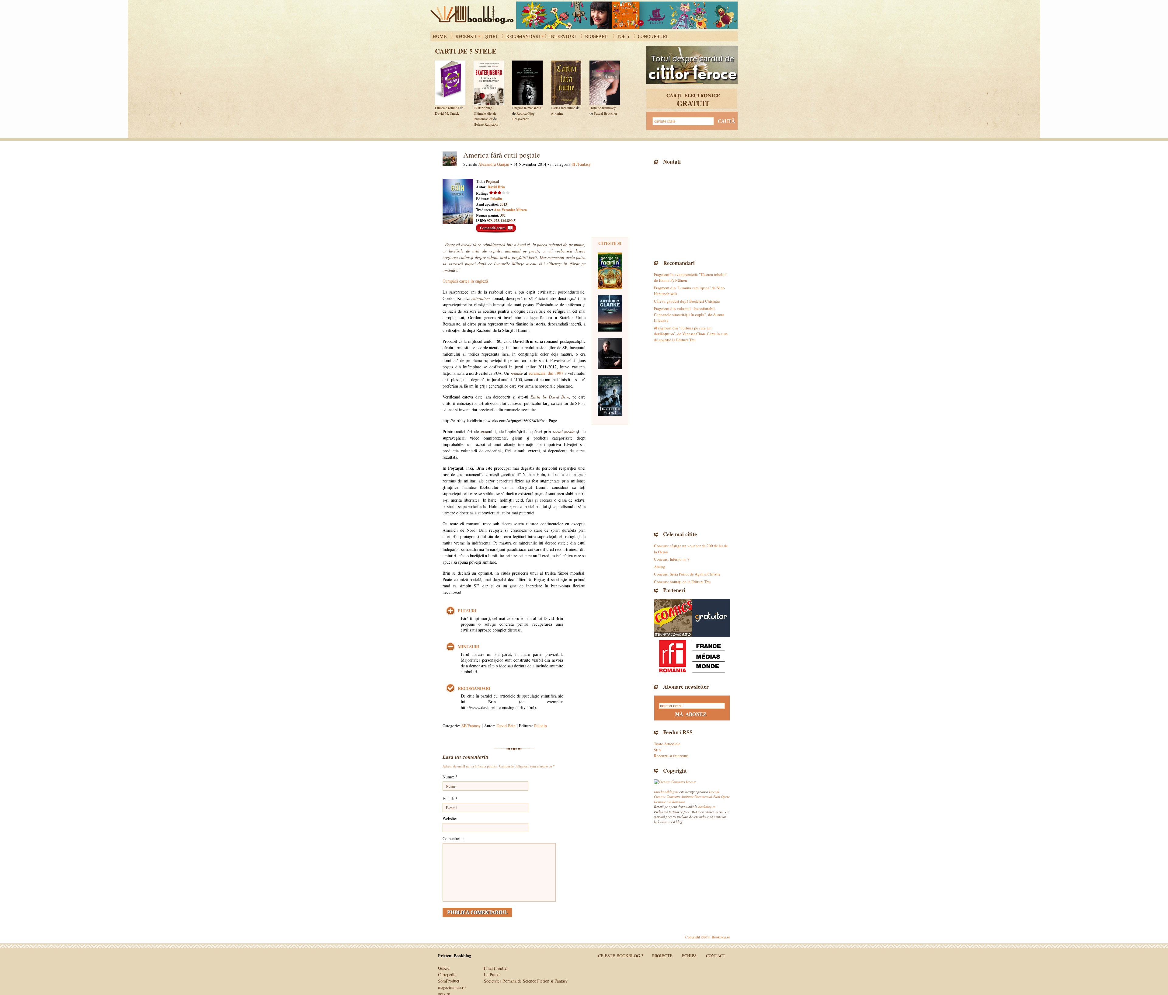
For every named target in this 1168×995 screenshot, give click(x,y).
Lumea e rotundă (447, 107)
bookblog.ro (473, 15)
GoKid (444, 968)
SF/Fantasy (581, 164)
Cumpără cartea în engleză (465, 281)
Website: (450, 818)
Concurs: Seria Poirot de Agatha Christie (687, 574)
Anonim (557, 113)
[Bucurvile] (627, 15)
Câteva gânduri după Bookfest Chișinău (687, 301)
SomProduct (448, 981)
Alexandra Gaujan (493, 164)
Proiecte (662, 955)
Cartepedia (447, 974)
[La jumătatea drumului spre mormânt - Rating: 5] (610, 395)
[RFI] (692, 656)
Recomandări (523, 36)
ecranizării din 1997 (546, 373)
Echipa (689, 955)
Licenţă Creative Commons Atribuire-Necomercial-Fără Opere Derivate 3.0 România (692, 796)
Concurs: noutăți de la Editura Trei (682, 581)
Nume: (450, 777)
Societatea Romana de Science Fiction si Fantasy (526, 981)
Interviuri (562, 36)
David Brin (496, 187)
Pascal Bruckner (605, 113)
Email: (450, 798)
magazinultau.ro (452, 987)
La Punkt (492, 974)
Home (440, 36)
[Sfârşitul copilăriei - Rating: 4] (610, 313)
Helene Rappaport (486, 124)
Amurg (659, 566)
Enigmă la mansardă (526, 107)
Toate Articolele (667, 743)
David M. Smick (447, 113)
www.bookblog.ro (666, 791)
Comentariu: (453, 838)
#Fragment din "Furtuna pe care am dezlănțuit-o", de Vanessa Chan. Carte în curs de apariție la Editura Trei (691, 334)
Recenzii (466, 36)
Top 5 (623, 36)
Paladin (496, 198)
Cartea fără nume (563, 107)
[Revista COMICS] (673, 618)
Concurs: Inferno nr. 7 (672, 559)
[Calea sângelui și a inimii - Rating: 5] (610, 353)
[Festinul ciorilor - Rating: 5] (610, 270)
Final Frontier (496, 968)
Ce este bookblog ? (620, 955)
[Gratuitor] (711, 618)
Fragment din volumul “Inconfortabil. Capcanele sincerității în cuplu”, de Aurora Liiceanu (689, 314)
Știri (491, 36)
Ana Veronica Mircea (510, 209)
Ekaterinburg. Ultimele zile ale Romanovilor (485, 113)
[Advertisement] (692, 211)
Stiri (657, 750)
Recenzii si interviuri (671, 755)
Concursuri (653, 36)
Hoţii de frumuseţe (602, 107)
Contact (715, 955)
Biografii (596, 36)
